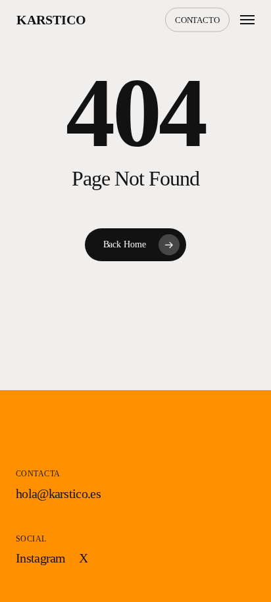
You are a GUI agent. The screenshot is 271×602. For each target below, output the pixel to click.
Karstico (51, 19)
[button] (247, 19)
